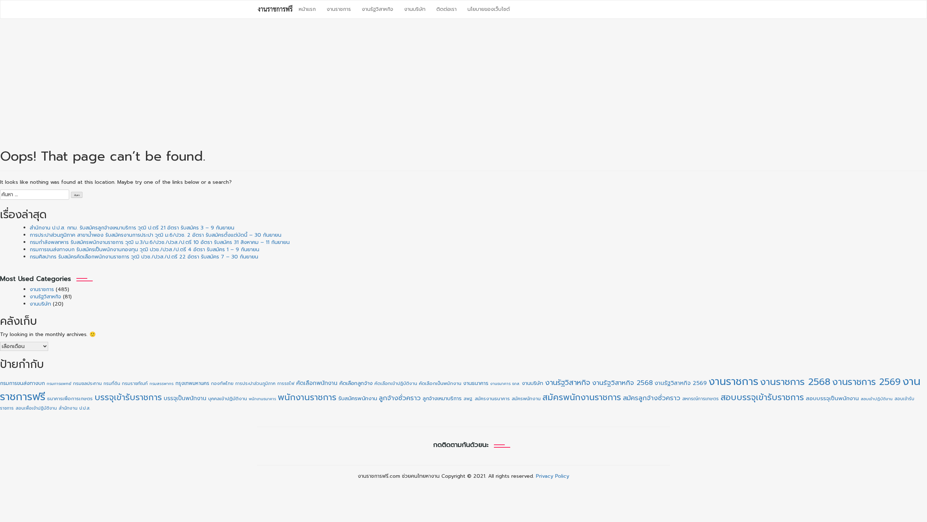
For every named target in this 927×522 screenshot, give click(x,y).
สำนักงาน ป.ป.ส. (74, 408)
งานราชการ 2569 (866, 382)
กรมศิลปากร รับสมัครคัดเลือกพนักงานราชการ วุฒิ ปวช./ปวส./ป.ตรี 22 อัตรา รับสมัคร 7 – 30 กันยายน (144, 257)
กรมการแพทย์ (59, 384)
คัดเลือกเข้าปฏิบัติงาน (395, 383)
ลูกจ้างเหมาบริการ (442, 398)
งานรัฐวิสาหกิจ (377, 9)
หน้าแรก (307, 9)
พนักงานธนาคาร (262, 399)
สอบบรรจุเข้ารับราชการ (762, 397)
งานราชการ (339, 9)
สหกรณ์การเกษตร (700, 398)
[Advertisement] (463, 80)
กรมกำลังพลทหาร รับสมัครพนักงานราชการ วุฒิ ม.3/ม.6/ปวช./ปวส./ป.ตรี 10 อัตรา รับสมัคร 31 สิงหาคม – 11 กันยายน (160, 242)
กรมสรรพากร (161, 384)
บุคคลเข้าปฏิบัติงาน (227, 398)
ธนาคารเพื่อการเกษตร (70, 398)
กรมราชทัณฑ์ (135, 383)
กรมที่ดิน (112, 383)
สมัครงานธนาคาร (492, 398)
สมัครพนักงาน (526, 398)
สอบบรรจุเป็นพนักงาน (832, 398)
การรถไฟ (285, 383)
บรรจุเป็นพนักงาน (185, 398)
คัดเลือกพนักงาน (316, 383)
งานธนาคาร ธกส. (505, 384)
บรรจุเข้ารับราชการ (128, 397)
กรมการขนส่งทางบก (22, 383)
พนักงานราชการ (307, 397)
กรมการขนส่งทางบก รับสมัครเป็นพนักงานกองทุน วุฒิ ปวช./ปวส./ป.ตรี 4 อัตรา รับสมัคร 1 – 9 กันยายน (144, 249)
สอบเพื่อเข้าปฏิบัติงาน (36, 408)
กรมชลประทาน (87, 383)
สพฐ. (468, 398)
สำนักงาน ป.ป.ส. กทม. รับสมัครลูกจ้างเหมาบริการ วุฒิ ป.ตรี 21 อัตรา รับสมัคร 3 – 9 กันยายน (132, 228)
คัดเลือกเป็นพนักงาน (440, 383)
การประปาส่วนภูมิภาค (255, 383)
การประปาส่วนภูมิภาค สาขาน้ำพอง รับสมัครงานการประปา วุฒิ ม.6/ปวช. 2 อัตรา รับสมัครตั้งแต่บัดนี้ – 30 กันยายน (155, 235)
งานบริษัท (414, 9)
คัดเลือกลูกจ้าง (356, 383)
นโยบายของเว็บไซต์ (488, 9)
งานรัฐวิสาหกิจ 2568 (622, 383)
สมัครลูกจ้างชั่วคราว (651, 398)
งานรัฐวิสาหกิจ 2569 (681, 383)
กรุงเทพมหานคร (192, 383)
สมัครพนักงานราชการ (581, 397)
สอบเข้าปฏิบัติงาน (877, 399)
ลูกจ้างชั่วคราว (400, 398)
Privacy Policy (552, 476)
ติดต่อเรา (446, 9)
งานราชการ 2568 (795, 382)
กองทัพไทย (222, 383)
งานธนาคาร (475, 383)
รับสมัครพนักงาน (357, 398)
